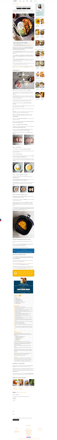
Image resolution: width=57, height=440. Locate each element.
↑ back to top (28, 425)
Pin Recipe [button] (19, 289)
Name (14, 411)
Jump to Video (24, 8)
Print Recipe (28, 8)
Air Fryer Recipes (17, 3)
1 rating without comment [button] (23, 392)
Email (14, 414)
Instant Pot (27, 1)
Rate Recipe (23, 289)
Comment (14, 400)
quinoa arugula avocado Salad (29, 268)
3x (22, 295)
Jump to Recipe (19, 8)
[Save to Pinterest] (0, 220)
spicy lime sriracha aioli (25, 263)
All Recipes (20, 1)
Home (13, 3)
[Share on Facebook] (0, 219)
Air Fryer (23, 1)
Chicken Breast (18, 296)
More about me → (37, 15)
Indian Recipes (31, 1)
